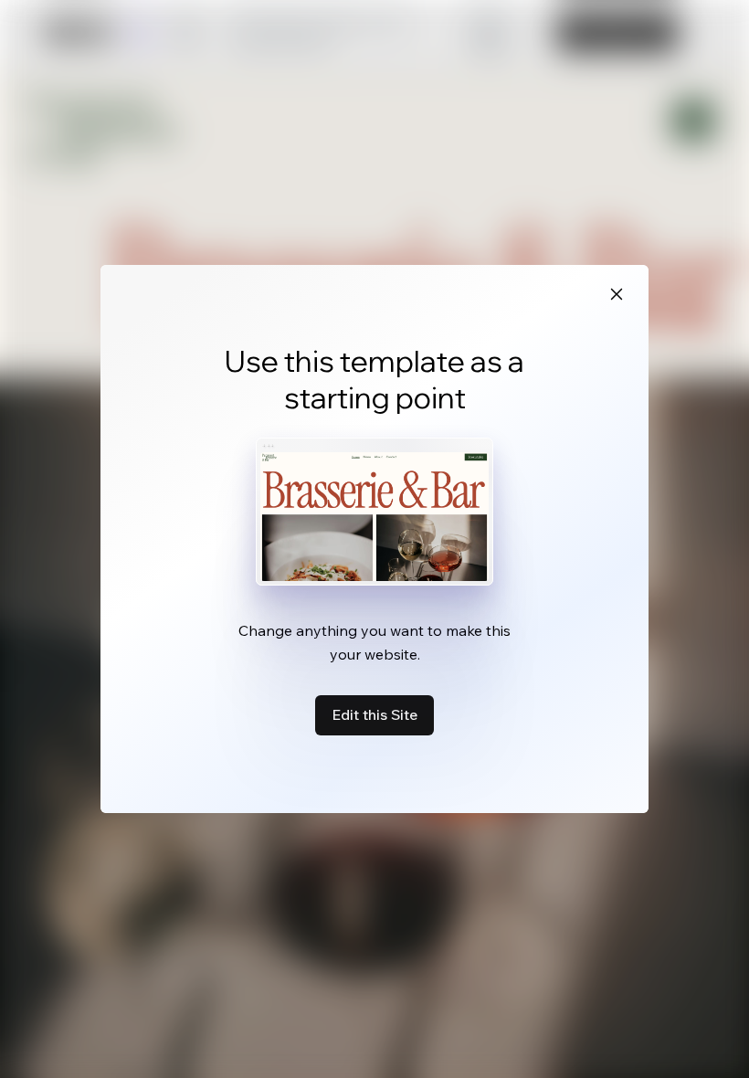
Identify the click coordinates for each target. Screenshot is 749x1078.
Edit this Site (374, 714)
